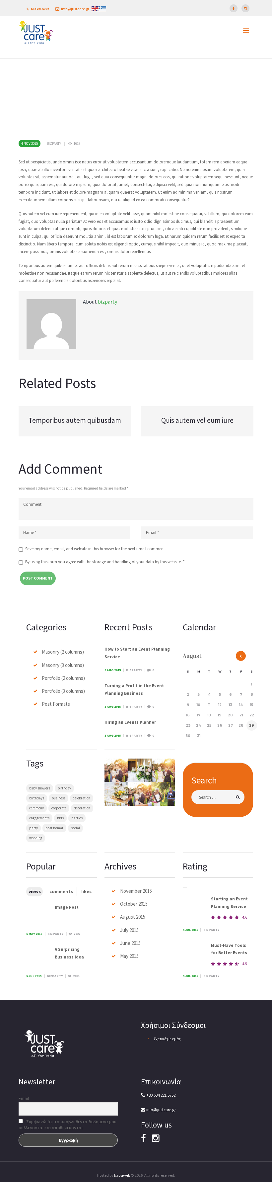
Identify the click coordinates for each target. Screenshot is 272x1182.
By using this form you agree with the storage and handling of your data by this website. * (104, 562)
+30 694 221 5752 (160, 1095)
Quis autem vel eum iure (197, 420)
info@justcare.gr (75, 8)
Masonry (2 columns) (63, 652)
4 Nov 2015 (29, 143)
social (75, 828)
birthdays (36, 798)
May (129, 956)
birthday (64, 788)
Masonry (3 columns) (63, 665)
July (129, 930)
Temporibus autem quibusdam (75, 420)
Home (205, 68)
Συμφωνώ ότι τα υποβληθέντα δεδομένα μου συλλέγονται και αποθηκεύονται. (67, 1125)
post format (54, 828)
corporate (58, 808)
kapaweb (122, 1175)
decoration (82, 808)
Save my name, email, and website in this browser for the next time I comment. (95, 549)
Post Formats (56, 704)
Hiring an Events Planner (130, 722)
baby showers (39, 788)
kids (60, 818)
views (35, 891)
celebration (81, 798)
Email (24, 1098)
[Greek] (102, 8)
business (58, 798)
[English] (95, 8)
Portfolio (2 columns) (63, 678)
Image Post (67, 907)
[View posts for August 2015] (241, 656)
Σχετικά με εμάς (167, 1038)
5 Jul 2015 (33, 976)
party (33, 828)
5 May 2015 (34, 934)
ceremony (36, 808)
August (132, 917)
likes (86, 891)
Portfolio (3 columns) (63, 691)
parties (77, 818)
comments (61, 891)
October (134, 904)
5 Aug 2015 (112, 670)
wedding (35, 838)
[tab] (34, 891)
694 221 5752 (40, 9)
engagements (39, 818)
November (136, 891)
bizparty (54, 143)
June (130, 943)
